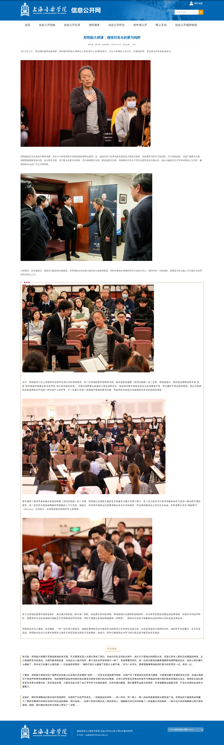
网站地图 (198, 3)
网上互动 (161, 24)
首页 (27, 24)
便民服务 (94, 24)
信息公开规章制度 (186, 24)
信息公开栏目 (116, 24)
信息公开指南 (47, 24)
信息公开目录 (72, 24)
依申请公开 (140, 24)
